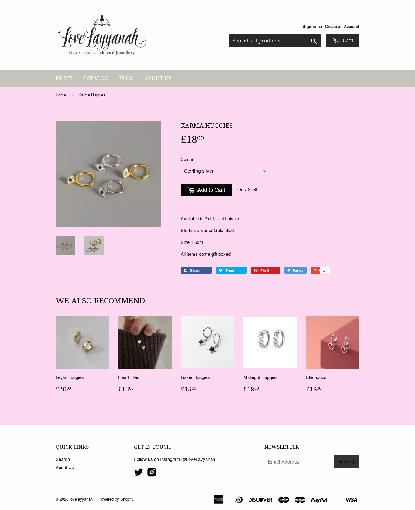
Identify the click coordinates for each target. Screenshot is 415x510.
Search (63, 459)
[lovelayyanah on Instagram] (151, 474)
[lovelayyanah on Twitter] (138, 474)
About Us (158, 78)
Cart (347, 40)
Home (64, 78)
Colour (187, 159)
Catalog (95, 78)
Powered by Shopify (116, 499)
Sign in (309, 26)
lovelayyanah (81, 499)
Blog (126, 78)
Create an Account (342, 26)
